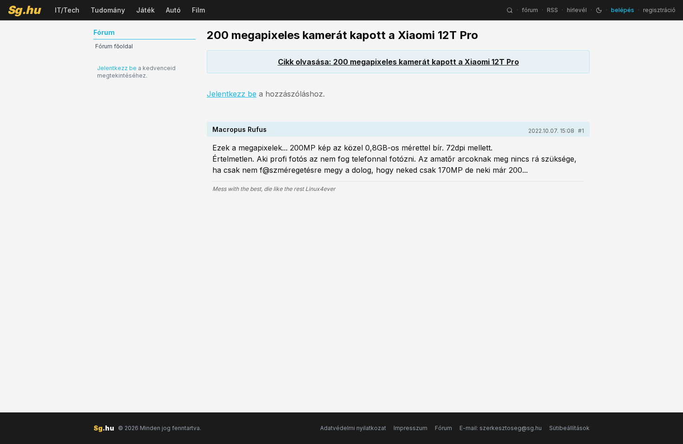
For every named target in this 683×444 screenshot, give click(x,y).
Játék (145, 10)
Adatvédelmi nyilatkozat (353, 427)
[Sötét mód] (599, 10)
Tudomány (108, 10)
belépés (622, 10)
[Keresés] (509, 10)
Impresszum (410, 427)
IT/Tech (67, 10)
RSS (552, 10)
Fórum (443, 427)
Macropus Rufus (239, 129)
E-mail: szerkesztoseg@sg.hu (501, 427)
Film (198, 10)
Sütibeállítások (569, 427)
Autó (173, 10)
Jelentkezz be (117, 68)
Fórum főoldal (114, 46)
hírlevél (577, 10)
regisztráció (659, 10)
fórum (530, 10)
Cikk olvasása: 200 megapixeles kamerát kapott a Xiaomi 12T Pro (398, 61)
